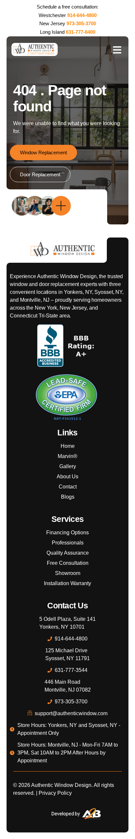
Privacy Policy (55, 793)
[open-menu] (117, 49)
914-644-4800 (82, 15)
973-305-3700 (81, 23)
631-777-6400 (80, 32)
